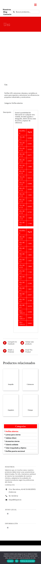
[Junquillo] (10, 375)
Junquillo (11, 384)
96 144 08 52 (13, 496)
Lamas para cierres (12, 435)
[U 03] (20, 58)
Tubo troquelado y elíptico (15, 448)
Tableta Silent (10, 438)
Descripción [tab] (7, 112)
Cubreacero (30, 384)
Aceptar (10, 561)
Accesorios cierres (12, 441)
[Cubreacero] (30, 375)
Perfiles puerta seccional (15, 451)
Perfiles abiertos (17, 103)
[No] (39, 558)
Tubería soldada (11, 445)
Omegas (30, 410)
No (17, 561)
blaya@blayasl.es (15, 500)
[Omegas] (30, 401)
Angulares (11, 410)
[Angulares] (10, 401)
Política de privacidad (27, 561)
